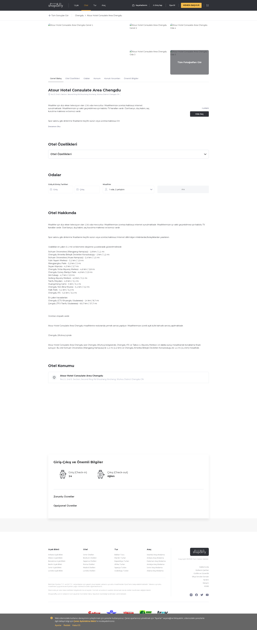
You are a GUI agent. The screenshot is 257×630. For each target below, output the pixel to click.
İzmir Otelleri (88, 555)
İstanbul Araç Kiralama (156, 555)
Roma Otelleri (89, 564)
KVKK (206, 586)
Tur (94, 5)
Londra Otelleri (89, 571)
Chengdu (79, 15)
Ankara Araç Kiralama (155, 558)
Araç (104, 5)
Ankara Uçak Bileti (55, 555)
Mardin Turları (120, 558)
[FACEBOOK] (196, 594)
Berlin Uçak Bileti (55, 564)
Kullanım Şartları (202, 570)
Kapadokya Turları (121, 561)
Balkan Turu (119, 555)
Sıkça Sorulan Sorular (200, 577)
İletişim (206, 583)
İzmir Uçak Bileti (54, 568)
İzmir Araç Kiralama (154, 568)
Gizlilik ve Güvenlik (201, 573)
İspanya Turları (120, 568)
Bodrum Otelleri (90, 558)
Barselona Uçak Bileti (56, 561)
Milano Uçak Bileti (55, 558)
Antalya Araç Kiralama (155, 564)
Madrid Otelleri (89, 568)
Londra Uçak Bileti (55, 571)
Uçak (76, 5)
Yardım (206, 580)
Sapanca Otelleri (89, 561)
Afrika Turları (119, 564)
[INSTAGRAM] (191, 594)
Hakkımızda (204, 567)
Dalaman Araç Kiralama (156, 561)
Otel (86, 5)
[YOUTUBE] (207, 594)
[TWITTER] (201, 594)
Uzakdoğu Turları (121, 571)
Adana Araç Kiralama (155, 571)
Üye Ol (172, 5)
